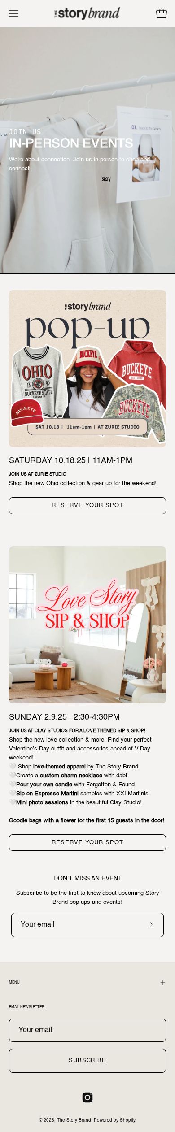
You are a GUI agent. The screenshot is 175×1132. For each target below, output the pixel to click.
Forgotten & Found (110, 785)
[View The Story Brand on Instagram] (87, 1097)
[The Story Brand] (87, 13)
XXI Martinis (132, 794)
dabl (121, 776)
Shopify (127, 1121)
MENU (14, 983)
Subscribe (88, 1060)
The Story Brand (117, 767)
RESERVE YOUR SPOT (87, 505)
